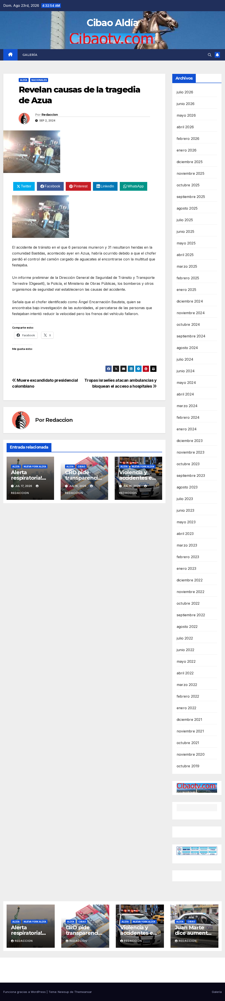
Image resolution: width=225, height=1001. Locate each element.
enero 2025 (186, 289)
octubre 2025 (188, 185)
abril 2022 (185, 673)
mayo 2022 (186, 661)
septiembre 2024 (191, 336)
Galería (30, 55)
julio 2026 (185, 92)
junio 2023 (185, 510)
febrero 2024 (188, 417)
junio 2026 (185, 104)
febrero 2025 (188, 278)
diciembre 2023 (190, 440)
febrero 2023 (188, 557)
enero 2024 (187, 429)
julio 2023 (185, 499)
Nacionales (39, 80)
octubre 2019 (188, 766)
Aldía (23, 80)
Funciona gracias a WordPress (25, 992)
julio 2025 (185, 220)
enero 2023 (186, 568)
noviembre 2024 (191, 313)
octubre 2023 (188, 464)
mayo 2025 (186, 243)
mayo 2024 (186, 382)
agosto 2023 (187, 487)
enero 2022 (186, 708)
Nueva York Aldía (35, 466)
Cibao (81, 466)
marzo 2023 (187, 545)
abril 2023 (185, 533)
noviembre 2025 (190, 173)
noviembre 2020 (191, 754)
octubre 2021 (188, 743)
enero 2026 (186, 150)
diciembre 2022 (190, 580)
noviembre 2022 (190, 592)
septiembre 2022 (191, 615)
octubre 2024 (188, 324)
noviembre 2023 (190, 452)
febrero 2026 (188, 138)
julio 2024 (185, 359)
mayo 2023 (186, 522)
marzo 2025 (187, 266)
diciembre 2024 (190, 301)
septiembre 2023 (191, 475)
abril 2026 (185, 127)
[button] (209, 55)
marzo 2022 (187, 684)
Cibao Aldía (112, 22)
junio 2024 (186, 371)
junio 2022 (185, 650)
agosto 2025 (187, 208)
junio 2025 (185, 231)
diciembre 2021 (189, 719)
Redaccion (50, 115)
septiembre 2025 (191, 196)
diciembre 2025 (190, 162)
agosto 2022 (187, 626)
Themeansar (83, 992)
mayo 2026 (186, 115)
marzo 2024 (187, 406)
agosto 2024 (187, 348)
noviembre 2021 (190, 731)
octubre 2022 (188, 603)
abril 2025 (185, 255)
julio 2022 (185, 638)
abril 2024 (185, 394)
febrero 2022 (188, 696)
